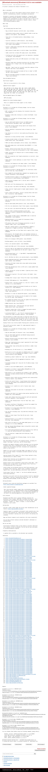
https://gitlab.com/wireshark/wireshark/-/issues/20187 (18, 625)
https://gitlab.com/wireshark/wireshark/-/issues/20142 (18, 612)
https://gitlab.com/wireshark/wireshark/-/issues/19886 (18, 645)
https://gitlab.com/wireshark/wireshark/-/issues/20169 (18, 618)
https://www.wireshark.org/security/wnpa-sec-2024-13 (18, 639)
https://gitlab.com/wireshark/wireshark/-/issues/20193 (18, 631)
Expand (5, 761)
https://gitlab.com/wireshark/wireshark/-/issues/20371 (18, 546)
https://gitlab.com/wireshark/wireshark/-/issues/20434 (18, 551)
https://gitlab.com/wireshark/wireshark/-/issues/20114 (18, 640)
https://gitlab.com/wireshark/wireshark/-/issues (17, 679)
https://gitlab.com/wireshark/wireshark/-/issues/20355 (18, 545)
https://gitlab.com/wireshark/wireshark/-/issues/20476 (18, 555)
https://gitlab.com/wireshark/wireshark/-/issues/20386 (18, 572)
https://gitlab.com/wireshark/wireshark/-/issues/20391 (18, 575)
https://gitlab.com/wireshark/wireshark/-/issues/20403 (18, 558)
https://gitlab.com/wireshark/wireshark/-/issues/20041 (18, 596)
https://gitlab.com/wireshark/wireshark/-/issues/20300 (18, 564)
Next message (41, 744)
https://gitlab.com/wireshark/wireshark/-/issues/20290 (18, 581)
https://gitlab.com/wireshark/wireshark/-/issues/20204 (18, 632)
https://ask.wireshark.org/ (12, 676)
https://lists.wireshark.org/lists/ (14, 677)
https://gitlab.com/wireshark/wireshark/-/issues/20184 (18, 624)
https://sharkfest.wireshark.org (13, 680)
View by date (28, 744)
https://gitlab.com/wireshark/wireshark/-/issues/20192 (18, 630)
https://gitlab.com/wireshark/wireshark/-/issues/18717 (18, 542)
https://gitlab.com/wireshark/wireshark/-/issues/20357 (18, 568)
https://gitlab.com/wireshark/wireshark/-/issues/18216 (18, 541)
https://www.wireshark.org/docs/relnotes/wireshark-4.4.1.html (20, 635)
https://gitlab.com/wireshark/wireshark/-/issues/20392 (18, 557)
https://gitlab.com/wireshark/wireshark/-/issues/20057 (19, 663)
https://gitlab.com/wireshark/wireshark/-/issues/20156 (18, 613)
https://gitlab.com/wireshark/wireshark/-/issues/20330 (18, 566)
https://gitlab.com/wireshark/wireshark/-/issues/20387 (18, 573)
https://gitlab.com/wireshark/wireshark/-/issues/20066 (18, 598)
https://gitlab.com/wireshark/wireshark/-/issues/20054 (19, 659)
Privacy (31, 769)
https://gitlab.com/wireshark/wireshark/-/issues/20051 (18, 657)
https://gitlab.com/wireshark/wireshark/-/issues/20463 (18, 553)
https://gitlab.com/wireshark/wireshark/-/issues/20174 (18, 620)
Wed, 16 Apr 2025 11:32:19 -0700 (19, 4)
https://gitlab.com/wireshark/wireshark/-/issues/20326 (18, 587)
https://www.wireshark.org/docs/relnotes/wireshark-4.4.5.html (20, 556)
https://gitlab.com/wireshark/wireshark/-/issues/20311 (18, 584)
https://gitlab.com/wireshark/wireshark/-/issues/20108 (18, 603)
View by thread (18, 744)
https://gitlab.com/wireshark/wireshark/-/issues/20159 (18, 614)
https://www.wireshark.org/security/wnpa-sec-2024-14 (18, 590)
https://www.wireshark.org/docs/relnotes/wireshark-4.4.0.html (21, 674)
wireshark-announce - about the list (11, 759)
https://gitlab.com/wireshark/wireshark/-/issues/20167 (18, 617)
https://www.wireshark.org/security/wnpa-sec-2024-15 (18, 592)
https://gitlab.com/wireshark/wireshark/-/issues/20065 (18, 597)
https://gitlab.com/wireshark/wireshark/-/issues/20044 (18, 653)
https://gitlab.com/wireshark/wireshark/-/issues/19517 (18, 595)
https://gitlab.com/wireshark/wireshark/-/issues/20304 (18, 583)
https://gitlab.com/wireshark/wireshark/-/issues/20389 (18, 574)
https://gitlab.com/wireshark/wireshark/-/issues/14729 (18, 642)
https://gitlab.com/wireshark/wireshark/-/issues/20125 (18, 607)
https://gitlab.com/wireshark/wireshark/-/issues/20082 (18, 600)
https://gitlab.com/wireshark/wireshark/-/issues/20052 (19, 658)
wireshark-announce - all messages (11, 758)
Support (27, 769)
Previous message (7, 744)
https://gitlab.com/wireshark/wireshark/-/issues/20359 (18, 569)
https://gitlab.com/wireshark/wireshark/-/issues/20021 (18, 648)
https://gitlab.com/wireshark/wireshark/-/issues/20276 (18, 580)
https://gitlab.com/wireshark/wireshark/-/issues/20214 (18, 594)
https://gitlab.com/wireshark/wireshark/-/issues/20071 (19, 665)
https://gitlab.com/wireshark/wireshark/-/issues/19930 (18, 646)
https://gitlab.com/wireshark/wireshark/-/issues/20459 (18, 552)
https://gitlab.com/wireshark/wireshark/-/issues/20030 (18, 649)
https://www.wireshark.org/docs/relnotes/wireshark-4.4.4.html (20, 559)
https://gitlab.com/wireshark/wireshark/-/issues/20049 (18, 656)
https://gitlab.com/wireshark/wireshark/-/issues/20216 (18, 634)
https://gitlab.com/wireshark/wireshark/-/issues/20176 (18, 591)
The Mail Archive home (9, 756)
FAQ (23, 769)
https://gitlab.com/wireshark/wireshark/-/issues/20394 (18, 576)
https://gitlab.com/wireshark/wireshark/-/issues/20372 (18, 547)
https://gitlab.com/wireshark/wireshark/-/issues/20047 (18, 654)
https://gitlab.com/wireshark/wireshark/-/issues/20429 (18, 550)
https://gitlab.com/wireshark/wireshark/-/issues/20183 (18, 623)
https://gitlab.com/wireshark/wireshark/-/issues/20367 (18, 570)
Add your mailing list (17, 769)
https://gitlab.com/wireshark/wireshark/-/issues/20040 (18, 652)
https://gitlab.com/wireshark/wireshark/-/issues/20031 (18, 651)
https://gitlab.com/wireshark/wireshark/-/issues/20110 (19, 673)
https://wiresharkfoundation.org (13, 538)
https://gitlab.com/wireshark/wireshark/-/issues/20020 (18, 647)
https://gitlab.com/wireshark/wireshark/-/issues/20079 (19, 666)
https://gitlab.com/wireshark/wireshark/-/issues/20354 (18, 567)
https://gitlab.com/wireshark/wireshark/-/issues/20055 (19, 660)
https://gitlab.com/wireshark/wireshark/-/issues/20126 (18, 608)
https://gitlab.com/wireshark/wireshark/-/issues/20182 (18, 621)
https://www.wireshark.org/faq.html (14, 682)
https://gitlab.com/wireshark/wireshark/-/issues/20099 (18, 601)
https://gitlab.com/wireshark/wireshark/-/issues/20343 (18, 544)
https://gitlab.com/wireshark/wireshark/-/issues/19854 (18, 643)
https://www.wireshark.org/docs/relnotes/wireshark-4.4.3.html (20, 578)
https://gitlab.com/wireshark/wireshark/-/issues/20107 (18, 602)
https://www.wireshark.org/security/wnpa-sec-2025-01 (18, 561)
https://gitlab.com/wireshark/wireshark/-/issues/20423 (18, 549)
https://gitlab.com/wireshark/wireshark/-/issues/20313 (18, 585)
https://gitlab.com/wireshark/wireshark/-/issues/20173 (18, 619)
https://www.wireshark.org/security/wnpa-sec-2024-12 (18, 636)
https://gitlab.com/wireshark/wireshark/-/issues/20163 (18, 615)
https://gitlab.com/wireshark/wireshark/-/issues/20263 (18, 563)
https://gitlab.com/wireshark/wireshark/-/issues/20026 (18, 637)
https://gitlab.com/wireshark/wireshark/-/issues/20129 (18, 609)
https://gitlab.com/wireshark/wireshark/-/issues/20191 (18, 629)
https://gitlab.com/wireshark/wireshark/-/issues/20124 (18, 606)
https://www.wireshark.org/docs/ (15, 508)
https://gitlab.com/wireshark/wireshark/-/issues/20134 (18, 611)
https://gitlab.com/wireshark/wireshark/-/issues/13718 (18, 539)
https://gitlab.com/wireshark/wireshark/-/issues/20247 (18, 579)
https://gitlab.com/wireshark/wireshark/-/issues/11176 (18, 641)
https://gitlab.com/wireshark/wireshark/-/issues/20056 (19, 662)
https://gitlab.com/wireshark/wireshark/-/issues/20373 (18, 562)
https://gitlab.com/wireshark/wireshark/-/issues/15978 (18, 540)
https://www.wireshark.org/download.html (13, 484)
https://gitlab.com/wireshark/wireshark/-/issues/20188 (18, 626)
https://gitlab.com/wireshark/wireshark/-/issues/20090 (19, 670)
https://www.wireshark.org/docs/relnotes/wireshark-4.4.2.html (20, 589)
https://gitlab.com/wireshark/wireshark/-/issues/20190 (18, 628)
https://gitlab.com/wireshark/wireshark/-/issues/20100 (19, 671)
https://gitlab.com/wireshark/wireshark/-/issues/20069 (19, 664)
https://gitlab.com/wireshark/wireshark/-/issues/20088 (19, 669)
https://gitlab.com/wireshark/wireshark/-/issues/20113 (18, 604)
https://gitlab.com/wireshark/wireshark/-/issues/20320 (18, 586)
